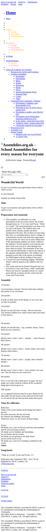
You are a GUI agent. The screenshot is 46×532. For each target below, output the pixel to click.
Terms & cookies (7, 483)
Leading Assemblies (18, 74)
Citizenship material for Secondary (29, 125)
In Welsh (9, 56)
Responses (20, 85)
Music (18, 81)
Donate (13, 4)
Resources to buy (17, 128)
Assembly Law (17, 130)
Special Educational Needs (26, 92)
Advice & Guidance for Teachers (19, 70)
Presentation (20, 79)
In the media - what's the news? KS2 (30, 121)
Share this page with (11, 171)
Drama (18, 83)
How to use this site (8, 2)
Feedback (4, 4)
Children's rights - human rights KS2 (30, 123)
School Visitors (17, 132)
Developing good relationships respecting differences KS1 (27, 117)
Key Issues (15, 34)
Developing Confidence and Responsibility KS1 (27, 104)
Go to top (4, 490)
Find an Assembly (13, 25)
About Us (22, 2)
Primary (11, 29)
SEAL (18, 90)
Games (18, 96)
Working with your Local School (28, 134)
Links (20, 4)
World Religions (17, 36)
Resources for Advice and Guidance (25, 72)
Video (18, 99)
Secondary (11, 43)
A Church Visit (21, 137)
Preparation (20, 76)
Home (11, 12)
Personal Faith (21, 94)
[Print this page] (7, 464)
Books (18, 87)
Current (14, 32)
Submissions (32, 2)
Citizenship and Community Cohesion (25, 101)
